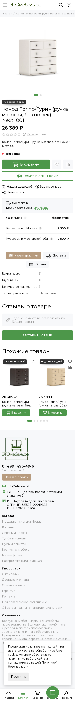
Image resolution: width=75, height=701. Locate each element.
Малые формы (12, 555)
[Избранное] (56, 164)
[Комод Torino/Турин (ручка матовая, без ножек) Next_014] (19, 375)
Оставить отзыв (37, 335)
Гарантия (8, 591)
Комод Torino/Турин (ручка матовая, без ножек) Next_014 (16, 403)
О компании (10, 574)
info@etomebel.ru (19, 486)
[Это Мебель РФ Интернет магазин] (25, 5)
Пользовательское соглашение (24, 602)
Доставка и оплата (15, 579)
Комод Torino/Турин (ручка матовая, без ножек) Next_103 (53, 403)
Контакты (9, 596)
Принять (18, 677)
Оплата (40, 264)
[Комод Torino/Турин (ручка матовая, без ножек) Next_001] (37, 54)
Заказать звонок (16, 477)
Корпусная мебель (15, 549)
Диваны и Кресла (14, 533)
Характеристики (26, 255)
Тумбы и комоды (14, 538)
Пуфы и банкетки (14, 544)
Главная (7, 13)
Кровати (8, 527)
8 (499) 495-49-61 (18, 466)
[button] (36, 95)
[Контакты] (69, 5)
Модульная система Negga (21, 521)
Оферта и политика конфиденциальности (32, 607)
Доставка (59, 255)
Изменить (41, 208)
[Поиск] (61, 5)
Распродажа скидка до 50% (22, 561)
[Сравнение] (68, 164)
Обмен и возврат (14, 585)
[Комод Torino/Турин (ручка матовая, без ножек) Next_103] (56, 375)
